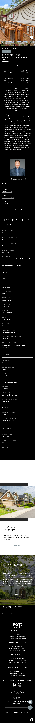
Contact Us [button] (17, 594)
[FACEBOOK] (13, 692)
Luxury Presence (17, 703)
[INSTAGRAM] (17, 692)
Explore (17, 545)
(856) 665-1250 (20, 650)
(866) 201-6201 (20, 675)
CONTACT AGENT (17, 209)
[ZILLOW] (22, 692)
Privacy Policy (25, 712)
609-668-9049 (7, 192)
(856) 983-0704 (20, 638)
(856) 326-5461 (20, 663)
